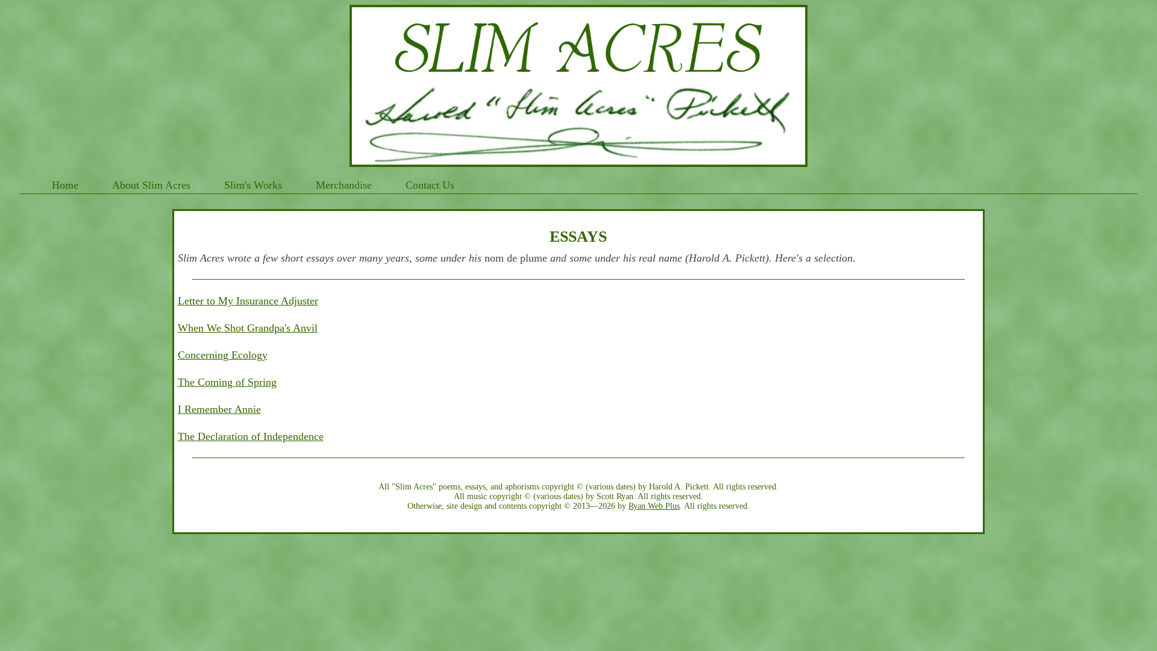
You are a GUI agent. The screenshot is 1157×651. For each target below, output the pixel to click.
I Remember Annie (219, 409)
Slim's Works (253, 185)
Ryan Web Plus (654, 506)
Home (65, 185)
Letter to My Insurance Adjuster (248, 301)
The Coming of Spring (227, 382)
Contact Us (430, 185)
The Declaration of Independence (251, 436)
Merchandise (344, 185)
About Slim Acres (151, 185)
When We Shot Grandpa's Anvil (248, 328)
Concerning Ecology (223, 355)
